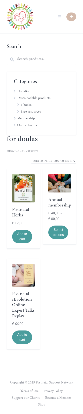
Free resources (31, 111)
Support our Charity (26, 398)
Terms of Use (29, 391)
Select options (58, 232)
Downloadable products (33, 98)
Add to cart (22, 236)
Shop (41, 404)
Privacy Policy (53, 391)
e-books (26, 105)
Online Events (27, 125)
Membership (26, 118)
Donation (23, 91)
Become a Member (58, 398)
